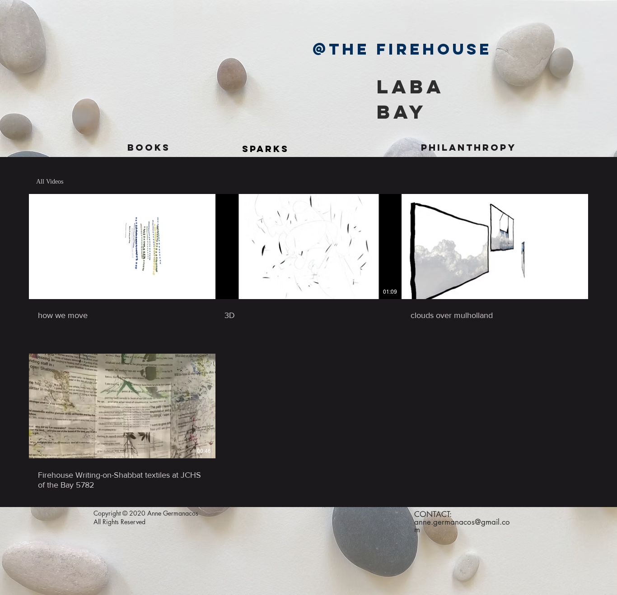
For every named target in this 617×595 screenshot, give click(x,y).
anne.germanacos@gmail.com (462, 526)
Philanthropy (468, 147)
